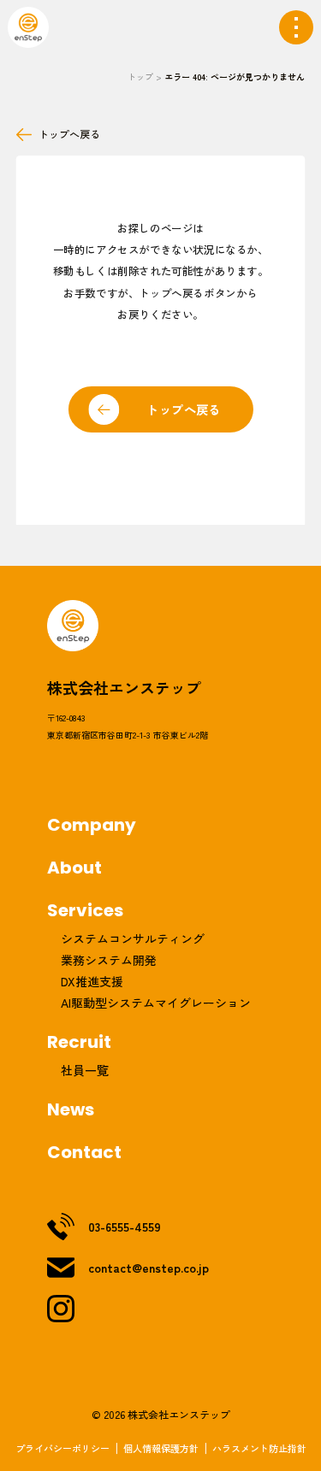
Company (91, 825)
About (74, 868)
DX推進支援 (92, 981)
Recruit (79, 1042)
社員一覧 (85, 1070)
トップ (140, 76)
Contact (84, 1152)
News (70, 1109)
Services (85, 910)
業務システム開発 (109, 959)
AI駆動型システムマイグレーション (156, 1002)
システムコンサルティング (133, 938)
